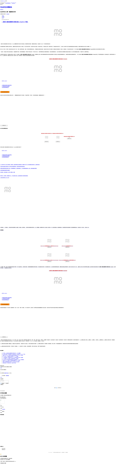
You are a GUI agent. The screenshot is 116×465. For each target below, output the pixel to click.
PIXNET (51, 452)
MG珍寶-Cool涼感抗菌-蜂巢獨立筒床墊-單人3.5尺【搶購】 (11, 353)
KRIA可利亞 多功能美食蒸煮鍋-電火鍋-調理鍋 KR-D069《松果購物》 (13, 359)
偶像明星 (7, 375)
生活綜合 (3, 409)
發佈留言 (2, 384)
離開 (5, 463)
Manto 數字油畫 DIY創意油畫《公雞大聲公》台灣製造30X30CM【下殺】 (14, 354)
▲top (1, 377)
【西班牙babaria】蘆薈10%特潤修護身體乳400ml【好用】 (11, 360)
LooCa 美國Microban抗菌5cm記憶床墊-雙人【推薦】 (10, 358)
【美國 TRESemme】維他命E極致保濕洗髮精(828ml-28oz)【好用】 (12, 355)
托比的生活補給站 (6, 7)
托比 (1, 367)
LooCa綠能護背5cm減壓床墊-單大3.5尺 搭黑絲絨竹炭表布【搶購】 (12, 357)
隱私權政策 (63, 452)
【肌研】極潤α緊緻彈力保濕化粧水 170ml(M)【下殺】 (15, 21)
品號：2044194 (4, 150)
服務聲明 (66, 452)
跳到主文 (1, 9)
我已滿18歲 (2, 463)
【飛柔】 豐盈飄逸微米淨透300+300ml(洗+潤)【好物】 (11, 361)
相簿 (3, 15)
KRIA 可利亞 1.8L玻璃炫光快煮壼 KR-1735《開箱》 (10, 356)
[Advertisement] (58, 429)
